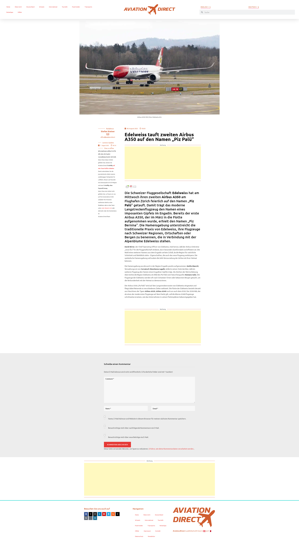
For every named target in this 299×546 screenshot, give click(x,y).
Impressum (147, 531)
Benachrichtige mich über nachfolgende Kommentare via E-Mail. (133, 428)
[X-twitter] (91, 514)
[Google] (86, 518)
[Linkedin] (100, 514)
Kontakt (157, 531)
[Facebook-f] (86, 514)
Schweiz (41, 7)
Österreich (18, 7)
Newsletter (151, 536)
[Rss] (113, 514)
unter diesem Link (106, 208)
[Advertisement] (163, 162)
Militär (20, 12)
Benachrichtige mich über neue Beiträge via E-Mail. (128, 437)
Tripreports (88, 7)
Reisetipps (9, 12)
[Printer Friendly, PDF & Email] (131, 186)
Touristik (64, 7)
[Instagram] (95, 514)
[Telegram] (109, 514)
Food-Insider (76, 7)
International (53, 7)
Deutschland (30, 7)
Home (8, 7)
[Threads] (118, 514)
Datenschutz (139, 536)
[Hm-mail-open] (91, 518)
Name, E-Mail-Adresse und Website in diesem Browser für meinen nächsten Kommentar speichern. (147, 418)
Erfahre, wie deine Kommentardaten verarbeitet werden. (171, 449)
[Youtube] (104, 514)
